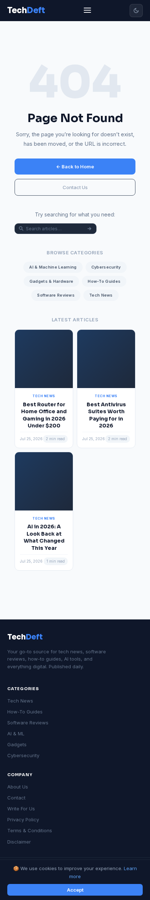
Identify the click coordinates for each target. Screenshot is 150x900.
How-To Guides (104, 281)
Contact (16, 798)
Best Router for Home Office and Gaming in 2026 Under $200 (44, 415)
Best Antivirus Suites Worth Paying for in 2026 (106, 415)
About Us (17, 787)
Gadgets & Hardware (51, 281)
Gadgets (17, 744)
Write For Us (21, 808)
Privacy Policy (23, 819)
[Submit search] (89, 229)
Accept (75, 890)
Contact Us (75, 187)
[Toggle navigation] (87, 10)
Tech (25, 637)
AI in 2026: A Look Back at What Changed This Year (44, 537)
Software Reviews (56, 295)
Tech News (101, 295)
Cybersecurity (106, 267)
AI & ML (15, 733)
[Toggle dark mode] (136, 10)
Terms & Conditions (29, 830)
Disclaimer (19, 842)
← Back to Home (75, 166)
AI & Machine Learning (52, 267)
